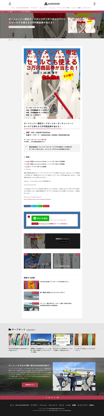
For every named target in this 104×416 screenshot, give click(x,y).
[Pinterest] (46, 206)
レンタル (73, 7)
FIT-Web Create (53, 410)
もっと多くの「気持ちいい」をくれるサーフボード (85, 349)
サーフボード (34, 7)
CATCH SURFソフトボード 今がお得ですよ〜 (54, 281)
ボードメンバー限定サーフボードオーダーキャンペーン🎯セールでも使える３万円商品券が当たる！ (43, 39)
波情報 (79, 7)
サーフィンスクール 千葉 (63, 7)
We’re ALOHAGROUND (22, 7)
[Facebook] (27, 206)
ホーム (13, 7)
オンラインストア (86, 7)
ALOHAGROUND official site (56, 408)
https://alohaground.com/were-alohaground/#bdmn (37, 199)
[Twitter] (34, 206)
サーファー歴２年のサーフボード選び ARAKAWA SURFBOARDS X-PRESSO (56, 304)
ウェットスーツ (43, 7)
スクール (61, 405)
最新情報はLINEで (30, 384)
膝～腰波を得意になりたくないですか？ (52, 292)
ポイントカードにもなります (57, 220)
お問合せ (91, 405)
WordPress (68, 410)
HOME (11, 39)
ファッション (52, 7)
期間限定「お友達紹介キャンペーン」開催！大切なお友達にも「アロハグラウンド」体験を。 (41, 350)
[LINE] (39, 206)
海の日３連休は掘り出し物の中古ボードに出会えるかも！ (19, 349)
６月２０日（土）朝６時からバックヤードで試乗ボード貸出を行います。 (63, 349)
